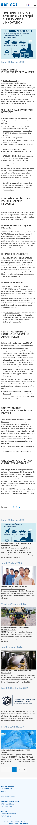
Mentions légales (13, 823)
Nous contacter (24, 823)
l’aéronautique (17, 315)
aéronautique (27, 140)
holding (29, 168)
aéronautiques (13, 92)
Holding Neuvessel (10, 81)
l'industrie (14, 317)
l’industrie (13, 142)
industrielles (27, 131)
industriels (22, 104)
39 (24, 770)
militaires (21, 92)
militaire (27, 315)
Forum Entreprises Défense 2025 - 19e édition (17, 711)
